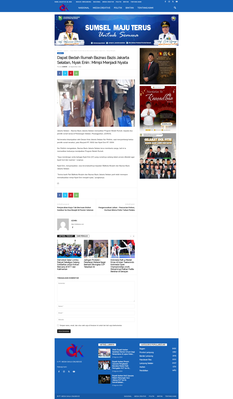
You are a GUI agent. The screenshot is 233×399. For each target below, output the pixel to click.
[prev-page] (130, 236)
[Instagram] (169, 2)
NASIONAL (96, 2)
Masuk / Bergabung (83, 2)
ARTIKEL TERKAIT (66, 236)
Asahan (142, 367)
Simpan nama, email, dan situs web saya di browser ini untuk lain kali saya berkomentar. (91, 325)
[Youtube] (176, 2)
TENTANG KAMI (136, 2)
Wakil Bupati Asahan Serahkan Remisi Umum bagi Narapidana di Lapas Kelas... (123, 352)
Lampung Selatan (146, 363)
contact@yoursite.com (75, 367)
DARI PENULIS (82, 236)
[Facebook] (165, 2)
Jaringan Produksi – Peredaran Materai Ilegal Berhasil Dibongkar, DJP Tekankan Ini (94, 263)
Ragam (142, 349)
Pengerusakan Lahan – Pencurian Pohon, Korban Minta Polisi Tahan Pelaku (117, 208)
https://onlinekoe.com (77, 224)
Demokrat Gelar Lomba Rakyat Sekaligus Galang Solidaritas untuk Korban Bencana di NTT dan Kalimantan (68, 264)
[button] (175, 7)
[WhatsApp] (76, 73)
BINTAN (126, 2)
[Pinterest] (70, 73)
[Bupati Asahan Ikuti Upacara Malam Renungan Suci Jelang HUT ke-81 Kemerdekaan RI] (104, 379)
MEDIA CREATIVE (108, 2)
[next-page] (133, 236)
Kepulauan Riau (146, 360)
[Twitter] (172, 2)
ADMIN (64, 67)
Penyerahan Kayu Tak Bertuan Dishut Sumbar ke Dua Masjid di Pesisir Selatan (75, 208)
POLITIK (118, 2)
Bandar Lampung (146, 356)
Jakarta (66, 51)
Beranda (59, 51)
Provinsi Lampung (147, 352)
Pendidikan (144, 371)
